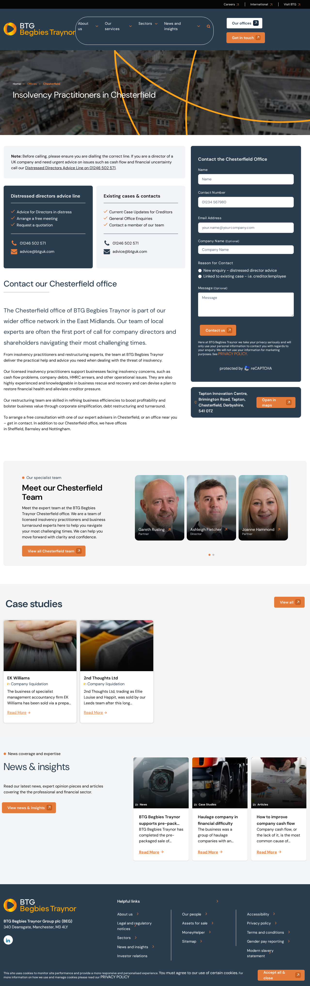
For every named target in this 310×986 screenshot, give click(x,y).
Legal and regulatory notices (134, 926)
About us (83, 26)
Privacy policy (259, 923)
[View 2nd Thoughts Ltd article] (116, 671)
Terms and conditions (265, 932)
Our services (112, 26)
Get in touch (243, 37)
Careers (229, 4)
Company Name (218, 241)
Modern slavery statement (260, 953)
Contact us (215, 330)
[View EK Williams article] (40, 671)
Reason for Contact (215, 263)
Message (212, 288)
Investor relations (132, 956)
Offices (32, 84)
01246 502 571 (33, 243)
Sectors (145, 23)
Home (17, 84)
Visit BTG (290, 4)
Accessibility (258, 914)
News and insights (172, 26)
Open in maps (269, 403)
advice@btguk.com (37, 251)
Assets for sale (195, 923)
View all (287, 602)
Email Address (210, 218)
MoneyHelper (193, 932)
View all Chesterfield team (51, 551)
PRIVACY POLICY (232, 353)
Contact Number (211, 192)
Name (203, 169)
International (259, 4)
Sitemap (189, 941)
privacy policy (115, 976)
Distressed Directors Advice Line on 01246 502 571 (70, 167)
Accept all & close (274, 975)
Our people (191, 914)
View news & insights (26, 807)
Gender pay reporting (265, 941)
